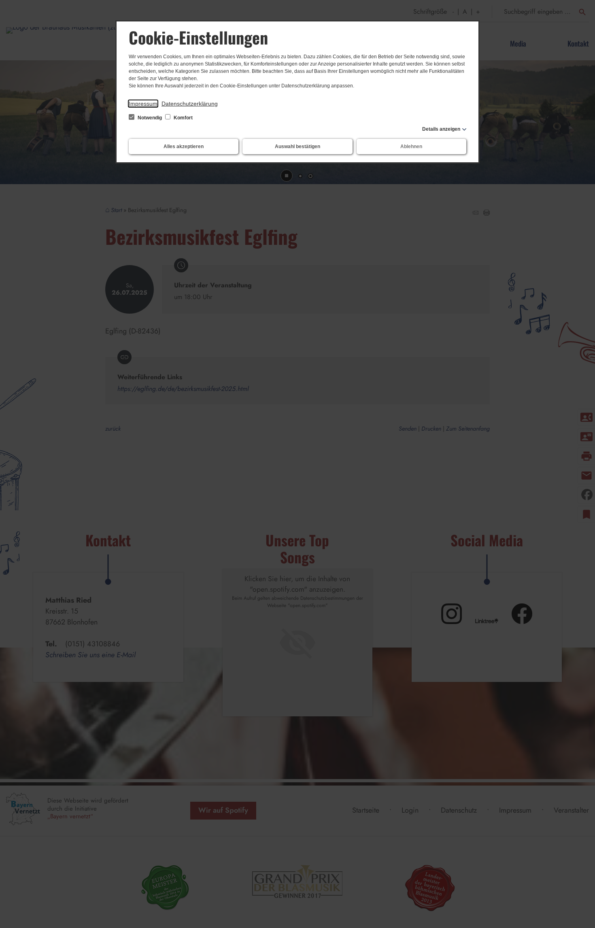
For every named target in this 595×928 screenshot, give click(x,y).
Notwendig (149, 118)
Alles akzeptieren (184, 146)
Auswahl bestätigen (297, 146)
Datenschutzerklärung (190, 103)
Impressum (143, 103)
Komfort (182, 118)
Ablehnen (411, 146)
